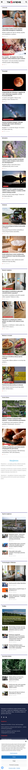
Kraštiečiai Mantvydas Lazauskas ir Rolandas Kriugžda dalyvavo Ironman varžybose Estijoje (17, 545)
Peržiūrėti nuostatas (14, 764)
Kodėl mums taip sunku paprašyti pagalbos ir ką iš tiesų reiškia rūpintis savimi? (17, 686)
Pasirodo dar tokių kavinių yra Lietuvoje (12, 385)
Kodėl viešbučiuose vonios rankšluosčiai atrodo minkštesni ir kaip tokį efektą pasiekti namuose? (13, 256)
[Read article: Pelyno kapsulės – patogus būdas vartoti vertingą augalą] (14, 667)
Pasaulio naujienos (8, 89)
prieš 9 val (5, 364)
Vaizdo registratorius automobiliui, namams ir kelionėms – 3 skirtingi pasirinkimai (17, 596)
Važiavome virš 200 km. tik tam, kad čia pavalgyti (12, 724)
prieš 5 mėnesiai (6, 263)
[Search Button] (26, 2)
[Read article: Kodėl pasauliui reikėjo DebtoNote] (5, 585)
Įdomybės (5, 156)
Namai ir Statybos (7, 288)
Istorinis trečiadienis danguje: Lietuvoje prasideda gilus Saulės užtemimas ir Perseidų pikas (12, 124)
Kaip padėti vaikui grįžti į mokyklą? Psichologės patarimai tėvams (17, 553)
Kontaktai (18, 768)
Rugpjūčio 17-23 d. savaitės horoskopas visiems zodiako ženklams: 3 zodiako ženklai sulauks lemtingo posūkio (13, 191)
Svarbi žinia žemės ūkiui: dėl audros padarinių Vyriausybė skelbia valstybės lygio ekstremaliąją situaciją (14, 620)
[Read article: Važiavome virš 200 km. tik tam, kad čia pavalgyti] (14, 346)
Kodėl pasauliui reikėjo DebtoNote (17, 583)
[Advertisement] (14, 493)
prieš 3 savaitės (13, 689)
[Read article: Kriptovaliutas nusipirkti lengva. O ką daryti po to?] (5, 590)
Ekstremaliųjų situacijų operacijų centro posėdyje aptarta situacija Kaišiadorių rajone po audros (17, 628)
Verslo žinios (6, 415)
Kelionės (5, 223)
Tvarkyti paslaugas (13, 753)
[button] (26, 741)
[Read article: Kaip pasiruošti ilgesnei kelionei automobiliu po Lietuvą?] (14, 216)
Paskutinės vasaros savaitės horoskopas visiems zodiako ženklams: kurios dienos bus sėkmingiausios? (13, 161)
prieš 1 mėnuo (6, 328)
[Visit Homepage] (14, 2)
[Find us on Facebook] (1, 717)
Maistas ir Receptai (8, 353)
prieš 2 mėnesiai (13, 599)
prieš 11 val (5, 426)
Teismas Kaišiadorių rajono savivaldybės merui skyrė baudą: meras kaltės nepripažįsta (17, 646)
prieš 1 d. (5, 64)
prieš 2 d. (5, 101)
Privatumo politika (12, 768)
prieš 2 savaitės (6, 131)
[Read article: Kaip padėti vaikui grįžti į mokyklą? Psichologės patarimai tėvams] (5, 553)
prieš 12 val (5, 36)
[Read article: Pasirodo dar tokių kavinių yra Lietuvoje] (14, 375)
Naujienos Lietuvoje (8, 54)
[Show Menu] (1, 2)
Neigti (14, 761)
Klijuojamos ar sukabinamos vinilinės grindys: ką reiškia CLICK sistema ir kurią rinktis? (13, 321)
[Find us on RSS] (6, 717)
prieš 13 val (6, 623)
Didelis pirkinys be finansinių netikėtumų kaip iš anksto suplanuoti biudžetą (16, 678)
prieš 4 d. (5, 168)
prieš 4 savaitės (6, 233)
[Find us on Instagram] (3, 717)
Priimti (14, 757)
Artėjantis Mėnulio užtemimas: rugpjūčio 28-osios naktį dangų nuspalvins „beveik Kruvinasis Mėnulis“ (13, 94)
